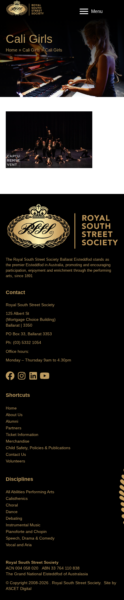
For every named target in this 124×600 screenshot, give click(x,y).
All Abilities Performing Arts (30, 491)
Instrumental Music (23, 525)
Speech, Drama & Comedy (30, 538)
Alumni (12, 421)
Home (11, 49)
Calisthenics (17, 498)
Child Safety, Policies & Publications (38, 447)
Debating (14, 518)
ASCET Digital (18, 588)
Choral (12, 505)
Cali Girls (31, 49)
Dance (12, 511)
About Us (14, 414)
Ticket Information (22, 434)
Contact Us (16, 454)
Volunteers (15, 461)
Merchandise (17, 441)
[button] (10, 376)
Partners (13, 428)
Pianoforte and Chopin (26, 531)
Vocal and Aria (19, 544)
